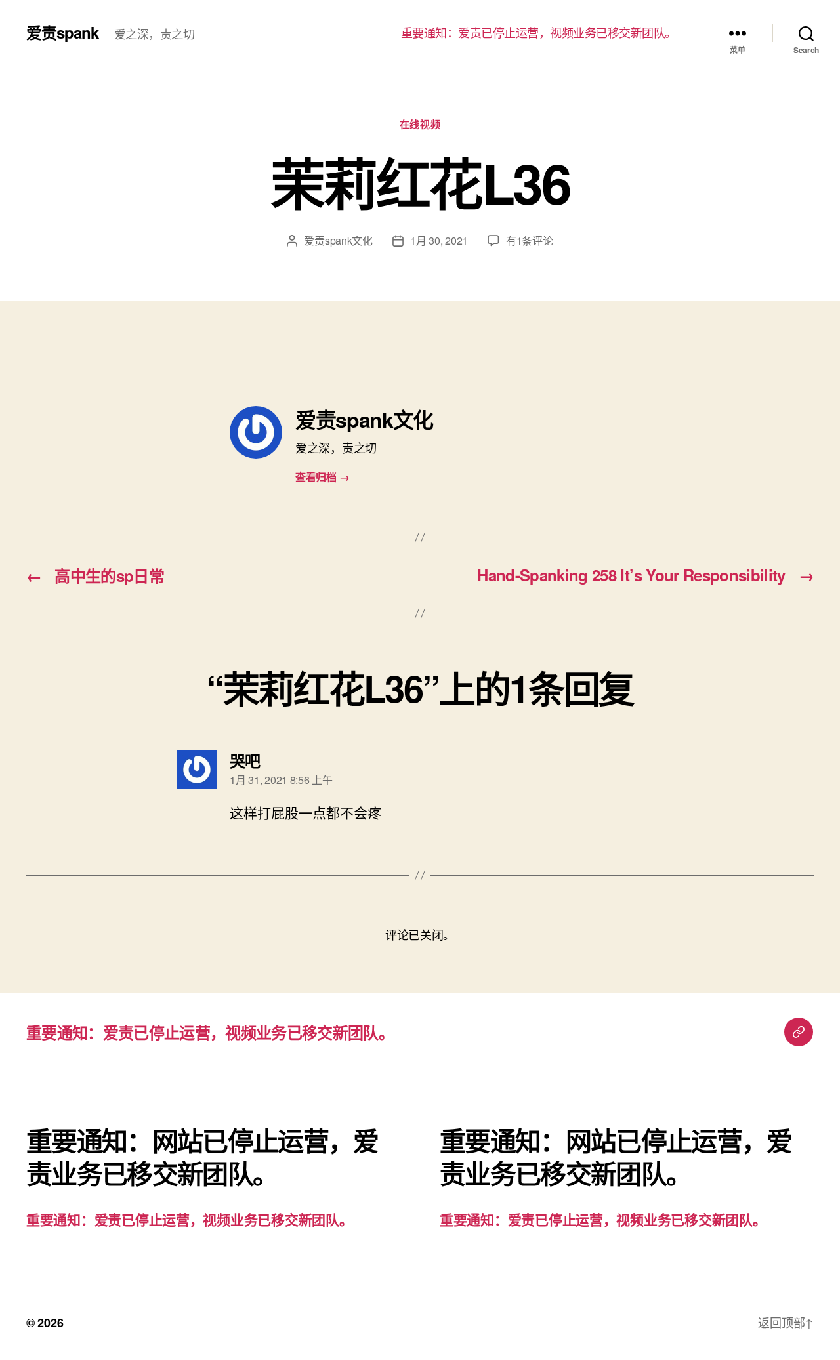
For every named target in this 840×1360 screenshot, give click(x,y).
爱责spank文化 (338, 240)
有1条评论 (529, 240)
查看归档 (322, 476)
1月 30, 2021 (439, 240)
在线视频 (420, 124)
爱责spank (62, 32)
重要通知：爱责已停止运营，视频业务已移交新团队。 (539, 33)
